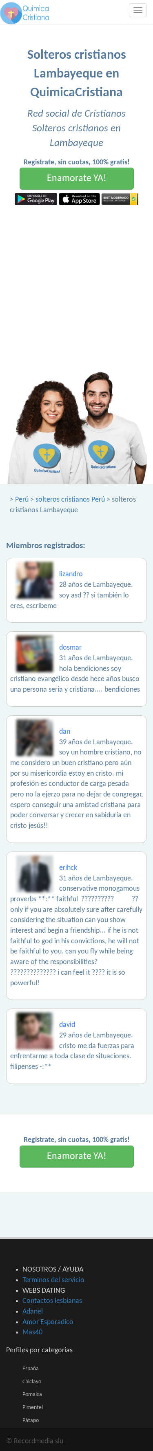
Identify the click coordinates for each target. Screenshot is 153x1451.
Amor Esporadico (47, 1322)
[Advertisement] (76, 285)
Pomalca (32, 1394)
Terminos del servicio (53, 1280)
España (30, 1369)
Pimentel (32, 1408)
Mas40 (32, 1332)
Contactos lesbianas (52, 1301)
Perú (22, 500)
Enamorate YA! (76, 179)
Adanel (32, 1312)
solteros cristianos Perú (70, 500)
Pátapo (30, 1421)
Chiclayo (31, 1382)
